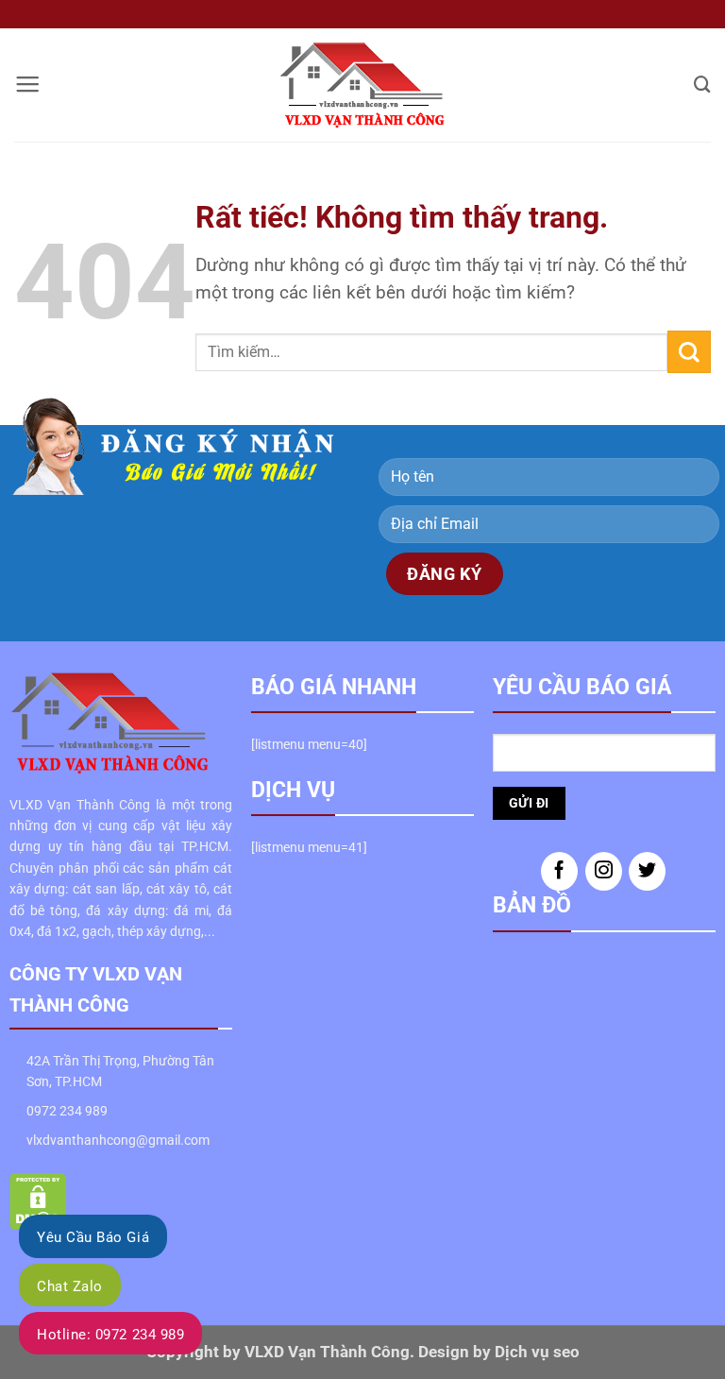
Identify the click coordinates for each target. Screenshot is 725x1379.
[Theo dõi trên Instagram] (603, 871)
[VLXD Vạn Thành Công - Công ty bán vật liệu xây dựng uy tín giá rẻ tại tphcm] (363, 85)
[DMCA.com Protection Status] (38, 1200)
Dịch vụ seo (537, 1352)
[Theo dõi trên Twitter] (647, 871)
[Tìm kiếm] (702, 84)
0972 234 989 (67, 1110)
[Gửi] (689, 352)
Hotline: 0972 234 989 (110, 1334)
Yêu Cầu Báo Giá (93, 1237)
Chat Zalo (70, 1286)
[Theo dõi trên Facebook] (559, 871)
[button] (27, 85)
